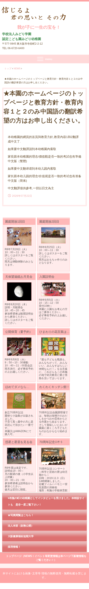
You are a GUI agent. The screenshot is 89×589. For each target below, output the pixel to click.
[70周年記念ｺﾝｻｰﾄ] (53, 456)
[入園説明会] (53, 289)
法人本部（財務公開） (21, 525)
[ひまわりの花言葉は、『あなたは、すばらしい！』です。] (53, 346)
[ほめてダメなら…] (19, 400)
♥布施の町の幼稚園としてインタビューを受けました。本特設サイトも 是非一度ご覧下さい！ (46, 501)
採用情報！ (14, 546)
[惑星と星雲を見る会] (19, 456)
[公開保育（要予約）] (19, 346)
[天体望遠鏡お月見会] (19, 291)
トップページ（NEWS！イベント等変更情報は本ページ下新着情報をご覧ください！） (46, 558)
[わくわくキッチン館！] (53, 400)
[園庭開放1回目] (19, 236)
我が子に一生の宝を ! (39, 11)
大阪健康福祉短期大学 (21, 536)
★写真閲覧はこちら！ (21, 515)
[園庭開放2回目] (53, 235)
